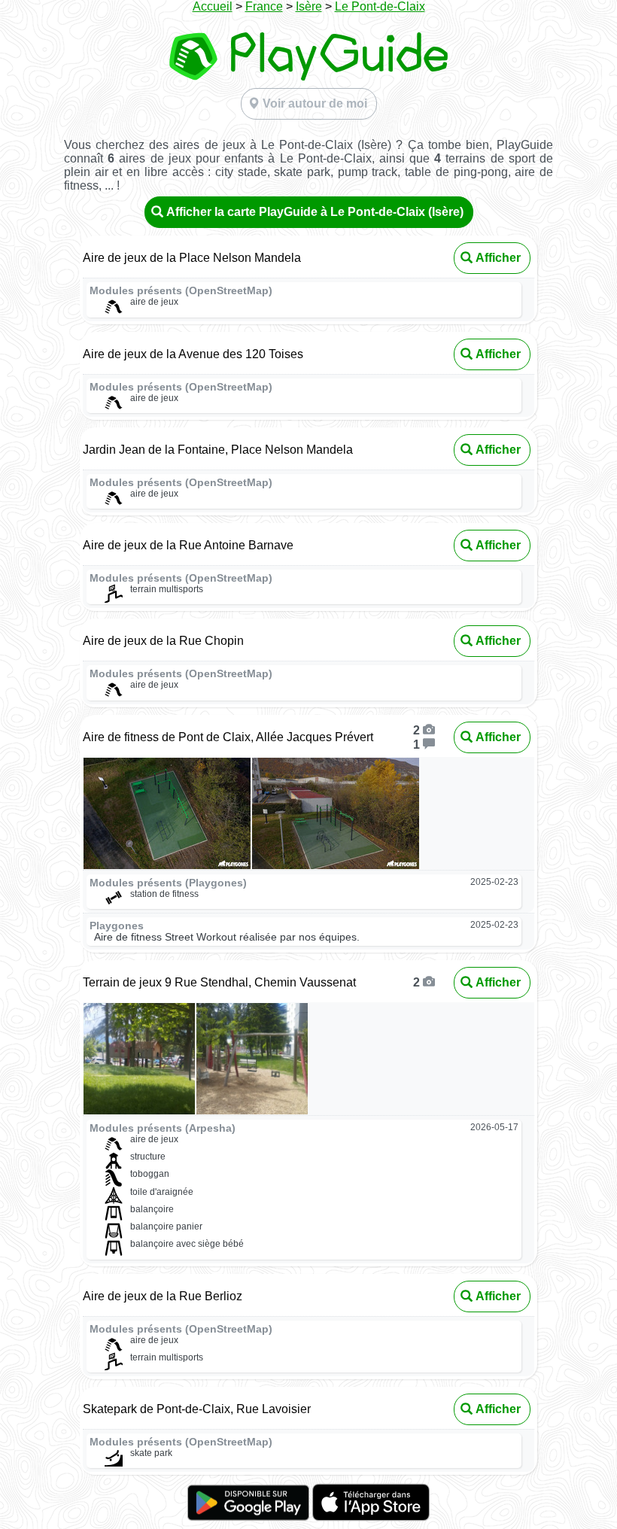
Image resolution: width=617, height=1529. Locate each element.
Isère (309, 6)
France (264, 6)
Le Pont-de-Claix (380, 6)
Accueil (213, 6)
